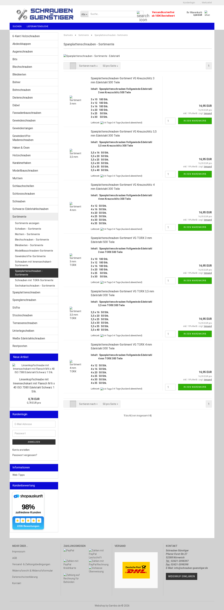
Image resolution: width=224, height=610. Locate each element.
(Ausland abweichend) (131, 122)
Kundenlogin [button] (188, 2)
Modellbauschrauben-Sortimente (34, 250)
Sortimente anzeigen (27, 223)
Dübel (16, 105)
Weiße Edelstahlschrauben (28, 338)
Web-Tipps (18, 474)
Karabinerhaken (21, 163)
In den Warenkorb (195, 121)
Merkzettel (206, 2)
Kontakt (16, 583)
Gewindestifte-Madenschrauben (22, 138)
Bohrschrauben (21, 90)
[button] (67, 65)
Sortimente (19, 216)
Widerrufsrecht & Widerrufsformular (32, 570)
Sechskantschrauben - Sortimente (35, 285)
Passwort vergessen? (24, 455)
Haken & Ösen (21, 147)
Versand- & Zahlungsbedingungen (31, 564)
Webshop (100, 605)
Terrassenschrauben (24, 323)
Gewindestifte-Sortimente (30, 256)
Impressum (18, 551)
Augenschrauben (22, 51)
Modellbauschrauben (25, 170)
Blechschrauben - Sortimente (32, 239)
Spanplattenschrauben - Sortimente (29, 272)
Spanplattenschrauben (26, 292)
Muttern (17, 178)
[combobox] (88, 65)
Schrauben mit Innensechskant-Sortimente (33, 263)
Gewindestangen (22, 128)
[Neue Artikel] (54, 357)
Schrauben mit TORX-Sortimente (34, 280)
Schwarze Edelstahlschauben (30, 209)
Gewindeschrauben (24, 120)
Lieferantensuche (37, 26)
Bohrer (16, 82)
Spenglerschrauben (24, 300)
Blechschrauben (22, 66)
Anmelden (34, 442)
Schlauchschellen (23, 186)
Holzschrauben (21, 155)
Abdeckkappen (21, 44)
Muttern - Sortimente (27, 234)
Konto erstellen (21, 449)
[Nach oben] (214, 605)
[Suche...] (140, 14)
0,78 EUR (34, 399)
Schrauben (18, 201)
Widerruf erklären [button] (181, 576)
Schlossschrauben (23, 193)
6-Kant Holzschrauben (26, 36)
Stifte (16, 307)
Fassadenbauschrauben (26, 112)
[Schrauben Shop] (43, 14)
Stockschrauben (22, 315)
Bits (14, 59)
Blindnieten (19, 74)
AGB (14, 558)
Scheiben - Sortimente (28, 228)
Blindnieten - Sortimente (29, 245)
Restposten (19, 346)
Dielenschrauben (22, 97)
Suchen (17, 26)
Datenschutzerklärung (25, 577)
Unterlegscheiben (23, 330)
